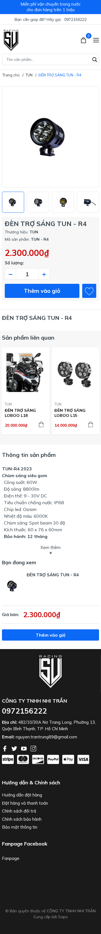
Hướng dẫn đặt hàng (22, 795)
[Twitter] (15, 748)
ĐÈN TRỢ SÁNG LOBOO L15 (70, 413)
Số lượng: (14, 262)
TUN (8, 404)
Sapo (63, 916)
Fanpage (10, 858)
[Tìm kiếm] (95, 59)
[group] (50, 137)
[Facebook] (5, 748)
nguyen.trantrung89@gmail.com (46, 737)
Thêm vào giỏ (42, 290)
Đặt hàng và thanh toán (25, 803)
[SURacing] (11, 39)
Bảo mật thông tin (19, 827)
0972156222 (75, 19)
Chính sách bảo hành (22, 819)
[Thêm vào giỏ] (41, 424)
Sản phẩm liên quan (28, 337)
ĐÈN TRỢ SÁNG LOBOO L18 (20, 413)
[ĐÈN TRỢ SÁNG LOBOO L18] (26, 372)
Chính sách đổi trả (19, 811)
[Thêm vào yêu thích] (89, 291)
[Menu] (96, 40)
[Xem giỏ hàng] (84, 40)
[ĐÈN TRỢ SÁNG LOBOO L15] (75, 372)
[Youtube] (24, 748)
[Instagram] (33, 748)
